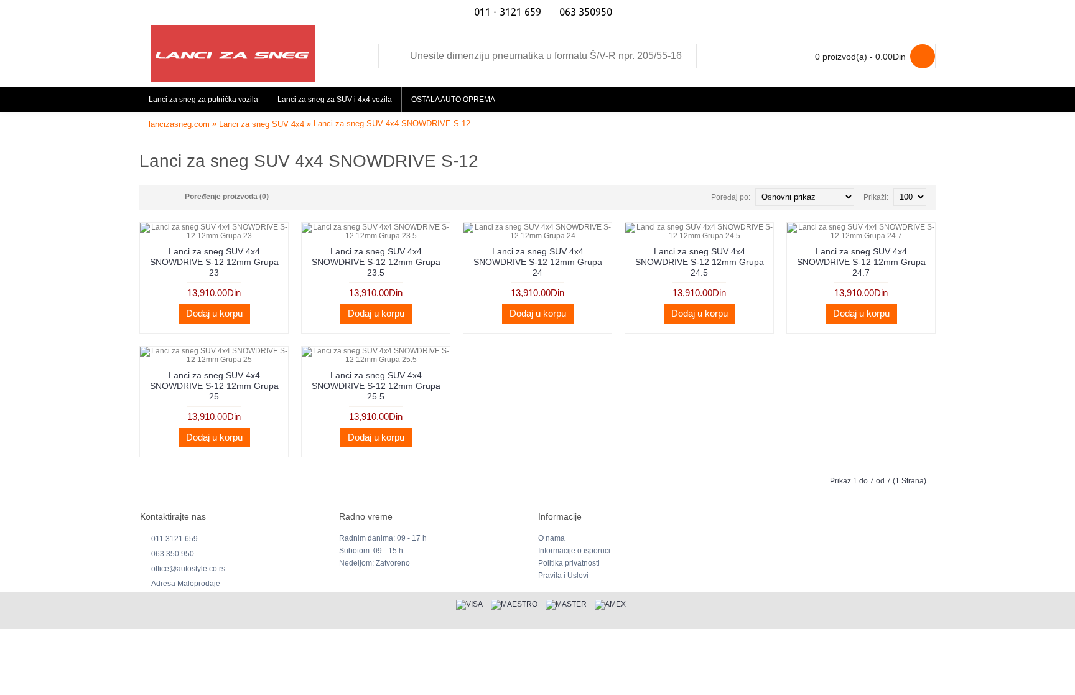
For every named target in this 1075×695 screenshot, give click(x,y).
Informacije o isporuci (574, 550)
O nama (551, 538)
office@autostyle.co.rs (188, 568)
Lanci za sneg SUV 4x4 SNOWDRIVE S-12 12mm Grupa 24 (537, 262)
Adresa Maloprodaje (185, 583)
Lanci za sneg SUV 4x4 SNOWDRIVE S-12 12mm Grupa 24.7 (861, 262)
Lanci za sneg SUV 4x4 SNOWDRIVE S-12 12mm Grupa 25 (214, 385)
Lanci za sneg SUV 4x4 (261, 124)
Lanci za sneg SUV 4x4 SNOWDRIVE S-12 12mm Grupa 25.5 (376, 385)
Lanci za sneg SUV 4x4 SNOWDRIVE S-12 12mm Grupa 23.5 (376, 262)
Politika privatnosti (569, 563)
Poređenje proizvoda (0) (227, 196)
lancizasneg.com (179, 124)
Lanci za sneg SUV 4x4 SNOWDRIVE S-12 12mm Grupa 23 (214, 262)
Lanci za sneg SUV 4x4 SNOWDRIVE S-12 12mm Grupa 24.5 (699, 262)
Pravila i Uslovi (563, 575)
